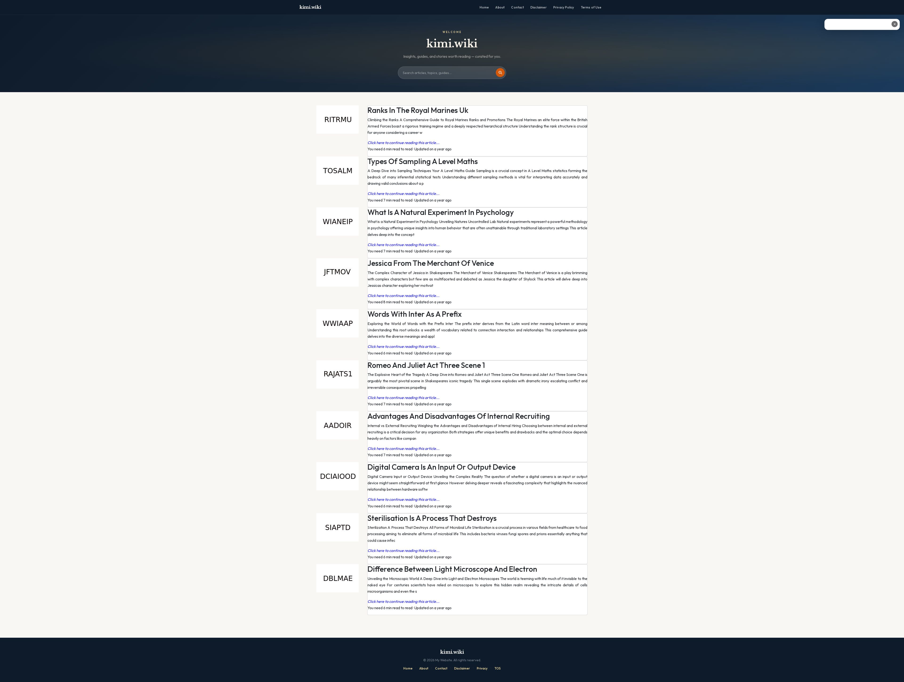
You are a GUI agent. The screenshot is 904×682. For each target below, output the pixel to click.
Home (484, 7)
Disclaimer (538, 7)
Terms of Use (591, 7)
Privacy (482, 668)
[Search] (500, 72)
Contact (517, 7)
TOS (497, 668)
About (499, 7)
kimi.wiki (310, 7)
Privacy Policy (563, 7)
